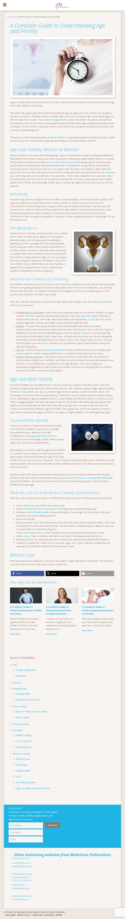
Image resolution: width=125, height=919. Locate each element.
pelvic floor (42, 343)
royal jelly (84, 315)
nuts (74, 542)
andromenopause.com (22, 874)
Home (9, 17)
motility (13, 408)
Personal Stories (21, 724)
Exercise (86, 332)
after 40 (71, 287)
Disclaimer (10, 915)
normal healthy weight (38, 512)
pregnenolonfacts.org (21, 896)
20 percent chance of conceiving (64, 162)
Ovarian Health (23, 770)
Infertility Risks (20, 688)
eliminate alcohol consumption (42, 508)
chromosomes (96, 202)
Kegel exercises (94, 339)
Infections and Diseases (27, 699)
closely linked (27, 391)
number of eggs (51, 119)
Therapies (18, 730)
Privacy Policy (24, 915)
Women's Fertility (21, 753)
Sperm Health (22, 717)
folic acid (104, 319)
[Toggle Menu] (4, 5)
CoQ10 (91, 319)
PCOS (18, 776)
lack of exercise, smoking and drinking (89, 477)
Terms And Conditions (43, 915)
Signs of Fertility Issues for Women (33, 788)
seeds (80, 542)
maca (72, 315)
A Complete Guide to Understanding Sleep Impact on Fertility (97, 610)
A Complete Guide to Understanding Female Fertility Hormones (58, 610)
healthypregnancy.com (22, 866)
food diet (29, 315)
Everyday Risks (23, 693)
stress (27, 536)
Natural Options (24, 747)
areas (105, 301)
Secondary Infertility (25, 782)
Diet (15, 664)
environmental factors (56, 350)
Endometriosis (23, 759)
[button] (27, 573)
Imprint (59, 915)
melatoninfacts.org (20, 888)
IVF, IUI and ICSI (24, 741)
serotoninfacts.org (20, 899)
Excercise (17, 682)
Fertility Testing (23, 735)
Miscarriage (21, 764)
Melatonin (21, 675)
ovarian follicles (57, 137)
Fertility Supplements (26, 670)
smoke (25, 505)
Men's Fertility (20, 706)
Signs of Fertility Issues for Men (31, 711)
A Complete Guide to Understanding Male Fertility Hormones (26, 610)
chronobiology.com (21, 877)
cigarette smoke (32, 353)
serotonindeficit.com (21, 863)
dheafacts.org (18, 885)
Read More (15, 634)
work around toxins (32, 532)
